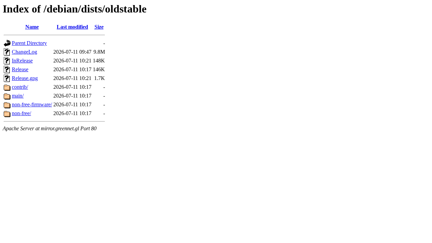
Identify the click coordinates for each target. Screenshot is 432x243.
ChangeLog (24, 52)
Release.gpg (25, 78)
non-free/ (21, 113)
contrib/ (20, 87)
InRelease (22, 60)
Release (20, 69)
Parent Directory (29, 43)
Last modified (72, 27)
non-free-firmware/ (32, 104)
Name (32, 27)
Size (99, 27)
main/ (18, 96)
